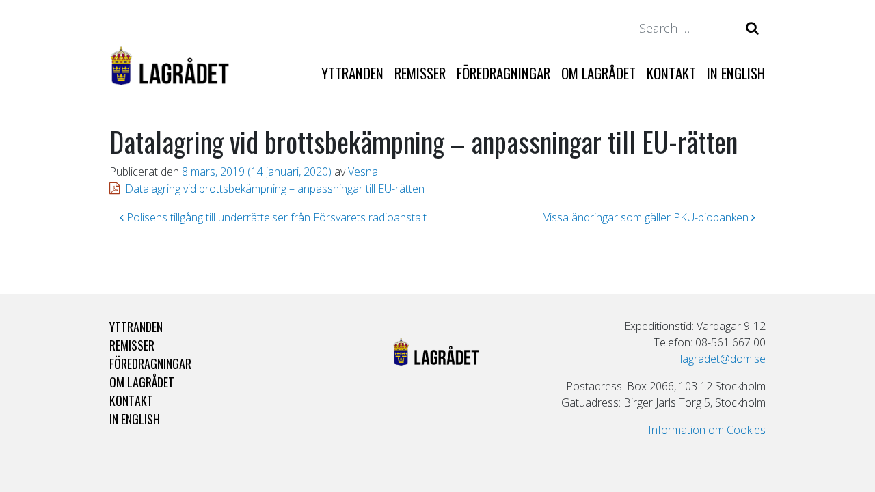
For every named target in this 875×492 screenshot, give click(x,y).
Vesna (363, 171)
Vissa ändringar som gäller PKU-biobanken (647, 217)
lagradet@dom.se (723, 358)
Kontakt (671, 72)
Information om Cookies (707, 429)
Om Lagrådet (598, 72)
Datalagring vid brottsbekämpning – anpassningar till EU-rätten (275, 188)
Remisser (420, 72)
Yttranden (352, 72)
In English (736, 72)
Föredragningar (503, 72)
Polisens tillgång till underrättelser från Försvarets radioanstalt (275, 217)
